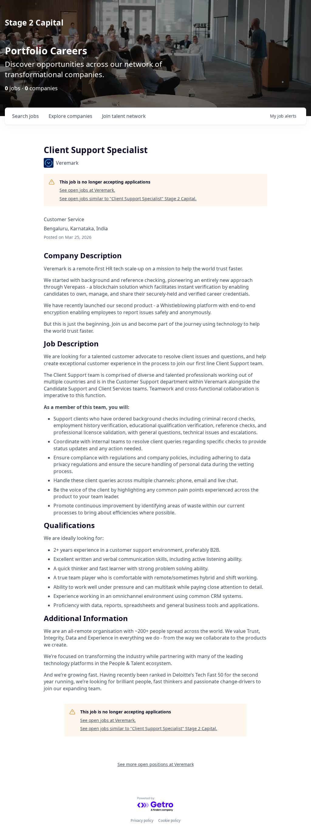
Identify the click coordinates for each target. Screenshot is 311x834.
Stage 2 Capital (34, 22)
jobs (25, 116)
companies (70, 116)
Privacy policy (142, 820)
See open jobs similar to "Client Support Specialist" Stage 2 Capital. (128, 198)
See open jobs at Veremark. (87, 190)
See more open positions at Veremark (156, 764)
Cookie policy (169, 820)
